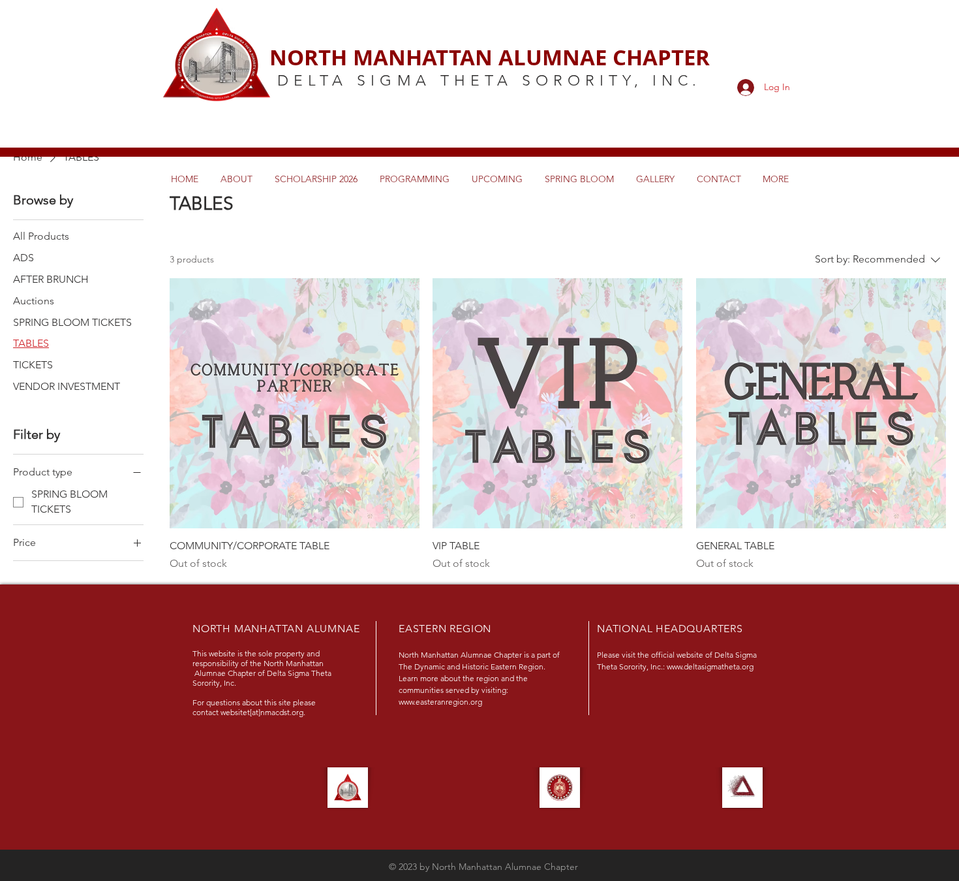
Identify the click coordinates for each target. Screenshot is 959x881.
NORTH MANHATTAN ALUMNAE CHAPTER (489, 57)
